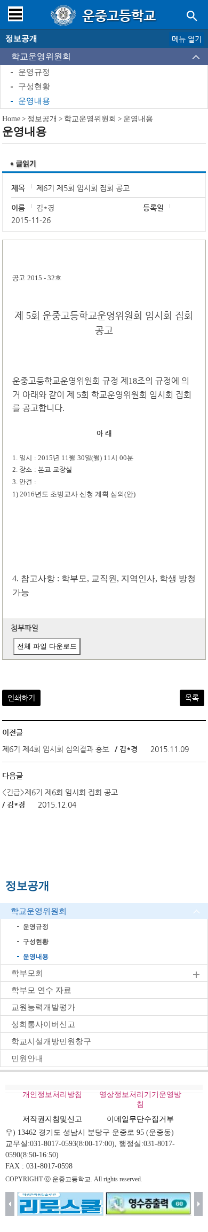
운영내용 (34, 101)
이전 (9, 1204)
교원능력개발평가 (43, 1007)
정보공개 (42, 119)
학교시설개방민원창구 (51, 1041)
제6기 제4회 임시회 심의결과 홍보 (55, 749)
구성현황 (34, 86)
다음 (198, 1204)
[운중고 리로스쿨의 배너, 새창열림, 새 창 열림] (60, 1204)
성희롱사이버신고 (43, 1024)
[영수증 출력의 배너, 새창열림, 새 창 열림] (149, 1204)
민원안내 (27, 1058)
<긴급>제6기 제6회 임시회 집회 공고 (60, 792)
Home (11, 119)
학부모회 (27, 973)
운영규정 (34, 72)
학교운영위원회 (41, 56)
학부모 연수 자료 (41, 990)
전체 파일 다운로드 (47, 646)
